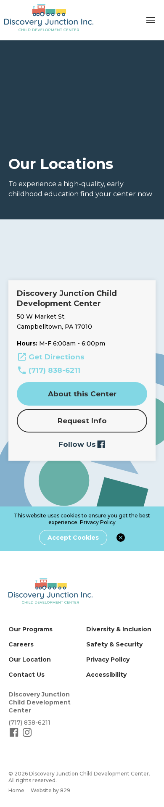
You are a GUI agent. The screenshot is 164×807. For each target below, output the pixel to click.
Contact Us (26, 674)
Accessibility (106, 674)
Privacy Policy (98, 522)
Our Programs (30, 629)
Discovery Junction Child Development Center (39, 702)
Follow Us (77, 444)
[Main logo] (50, 591)
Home (16, 790)
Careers (21, 644)
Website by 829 (50, 790)
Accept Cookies (73, 537)
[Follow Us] (14, 736)
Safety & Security (114, 644)
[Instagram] (27, 736)
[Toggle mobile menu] (150, 20)
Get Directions (57, 357)
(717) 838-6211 (54, 370)
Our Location (29, 659)
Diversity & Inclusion (118, 629)
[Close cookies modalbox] (120, 537)
